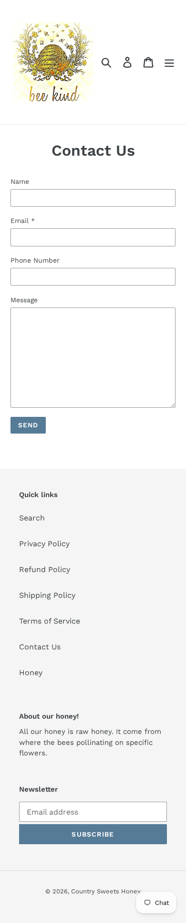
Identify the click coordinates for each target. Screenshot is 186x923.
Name (19, 181)
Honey (30, 672)
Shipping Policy (47, 595)
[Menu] (169, 62)
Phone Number (35, 260)
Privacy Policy (44, 543)
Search (32, 517)
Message (24, 300)
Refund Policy (44, 569)
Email (22, 220)
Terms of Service (49, 621)
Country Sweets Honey (106, 891)
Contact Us (40, 646)
